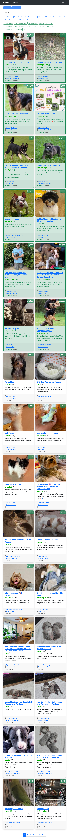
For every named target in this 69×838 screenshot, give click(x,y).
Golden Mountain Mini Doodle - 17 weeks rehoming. (49, 220)
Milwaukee (41, 344)
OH (8, 17)
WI (57, 17)
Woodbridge (9, 76)
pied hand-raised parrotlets (48, 433)
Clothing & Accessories (10, 26)
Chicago (40, 447)
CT (23, 20)
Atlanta (40, 556)
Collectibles (35, 26)
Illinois (45, 447)
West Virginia (16, 822)
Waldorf (40, 128)
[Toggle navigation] (63, 2)
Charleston (9, 822)
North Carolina (17, 556)
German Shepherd (43, 78)
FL (11, 17)
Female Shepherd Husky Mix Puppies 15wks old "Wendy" (16, 166)
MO (9, 20)
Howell (40, 609)
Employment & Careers (47, 26)
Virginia (16, 76)
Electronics (19, 29)
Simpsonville (10, 235)
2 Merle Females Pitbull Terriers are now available (49, 647)
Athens (8, 181)
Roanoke (40, 181)
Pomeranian (41, 398)
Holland (40, 235)
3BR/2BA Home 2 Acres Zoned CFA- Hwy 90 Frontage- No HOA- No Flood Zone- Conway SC (18, 648)
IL (28, 17)
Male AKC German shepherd (16, 114)
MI (4, 17)
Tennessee (48, 396)
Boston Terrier (42, 293)
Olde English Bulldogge (44, 183)
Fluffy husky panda (12, 328)
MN (60, 17)
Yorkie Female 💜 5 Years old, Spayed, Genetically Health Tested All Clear (49, 486)
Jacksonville (41, 502)
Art (25, 29)
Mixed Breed (10, 183)
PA (25, 17)
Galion (8, 344)
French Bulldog (10, 347)
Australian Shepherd (12, 293)
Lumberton (9, 556)
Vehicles (41, 23)
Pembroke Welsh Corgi (12, 78)
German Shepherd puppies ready (50, 62)
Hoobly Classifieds (10, 2)
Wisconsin (48, 344)
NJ (50, 17)
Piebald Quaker (43, 809)
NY (22, 17)
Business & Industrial (20, 23)
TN (64, 17)
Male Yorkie (9, 433)
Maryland (46, 128)
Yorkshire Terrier (11, 398)
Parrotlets (41, 449)
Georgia (45, 556)
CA (35, 17)
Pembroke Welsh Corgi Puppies (17, 62)
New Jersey (18, 609)
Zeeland (40, 291)
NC (15, 17)
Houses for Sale (10, 667)
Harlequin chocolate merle (47, 540)
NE (20, 20)
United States (16, 8)
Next (43, 835)
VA (32, 17)
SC (53, 17)
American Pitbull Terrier (45, 130)
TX (42, 17)
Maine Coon (41, 611)
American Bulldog (43, 558)
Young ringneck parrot (14, 809)
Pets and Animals (43, 347)
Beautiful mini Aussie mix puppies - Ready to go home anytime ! (16, 275)
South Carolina (18, 235)
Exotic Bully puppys (13, 219)
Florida (13, 396)
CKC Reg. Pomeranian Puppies (49, 382)
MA (13, 20)
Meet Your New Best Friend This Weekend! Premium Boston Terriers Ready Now (50, 275)
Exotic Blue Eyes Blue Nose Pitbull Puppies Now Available (18, 703)
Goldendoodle (42, 237)
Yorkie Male (9, 382)
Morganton (41, 822)
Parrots (40, 825)
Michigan (46, 76)
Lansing (40, 76)
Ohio (12, 181)
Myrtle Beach (10, 665)
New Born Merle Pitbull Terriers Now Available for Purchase (49, 703)
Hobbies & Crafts (9, 29)
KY (39, 17)
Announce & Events (24, 26)
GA (46, 17)
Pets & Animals (8, 23)
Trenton (40, 665)
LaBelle (8, 396)
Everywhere (7, 8)
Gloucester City (10, 609)
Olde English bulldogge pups (48, 165)
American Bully (10, 237)
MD (5, 20)
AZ (27, 20)
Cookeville (41, 396)
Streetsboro (9, 291)
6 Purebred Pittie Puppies (47, 114)
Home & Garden (32, 23)
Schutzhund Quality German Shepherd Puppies (48, 329)
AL (16, 20)
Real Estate (49, 23)
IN (18, 17)
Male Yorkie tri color (13, 484)
